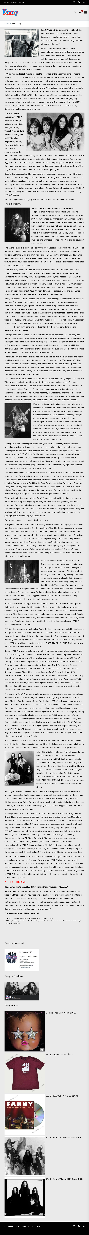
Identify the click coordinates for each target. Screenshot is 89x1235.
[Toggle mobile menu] (85, 12)
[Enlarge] (36, 32)
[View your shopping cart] (80, 12)
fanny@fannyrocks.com (15, 2)
